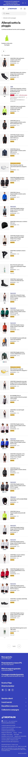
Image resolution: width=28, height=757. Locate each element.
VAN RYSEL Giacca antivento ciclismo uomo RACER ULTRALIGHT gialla (17, 108)
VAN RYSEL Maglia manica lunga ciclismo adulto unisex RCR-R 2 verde (18, 311)
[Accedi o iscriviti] (21, 8)
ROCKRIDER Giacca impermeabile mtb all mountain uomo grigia (18, 397)
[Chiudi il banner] (25, 3)
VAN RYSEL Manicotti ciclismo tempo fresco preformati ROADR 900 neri (18, 74)
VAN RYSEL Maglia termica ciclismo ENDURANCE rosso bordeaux (17, 570)
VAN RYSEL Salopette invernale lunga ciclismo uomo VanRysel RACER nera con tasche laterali (18, 383)
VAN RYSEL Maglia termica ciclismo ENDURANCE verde (17, 353)
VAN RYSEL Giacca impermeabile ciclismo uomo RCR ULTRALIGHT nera (18, 122)
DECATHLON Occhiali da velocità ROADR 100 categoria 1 (18, 369)
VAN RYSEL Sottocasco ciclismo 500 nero (18, 222)
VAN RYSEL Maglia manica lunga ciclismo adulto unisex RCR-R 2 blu (18, 442)
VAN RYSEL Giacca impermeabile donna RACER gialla (17, 513)
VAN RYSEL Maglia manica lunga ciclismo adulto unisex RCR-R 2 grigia (18, 485)
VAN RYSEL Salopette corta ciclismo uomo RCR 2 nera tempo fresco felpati (17, 455)
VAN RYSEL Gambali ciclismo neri (17, 251)
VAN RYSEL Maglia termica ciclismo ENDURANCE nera (17, 178)
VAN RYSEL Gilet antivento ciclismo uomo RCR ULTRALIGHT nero (17, 60)
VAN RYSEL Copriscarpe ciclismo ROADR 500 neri (17, 279)
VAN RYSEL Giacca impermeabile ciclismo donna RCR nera (18, 469)
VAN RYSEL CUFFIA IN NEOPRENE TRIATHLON (18, 499)
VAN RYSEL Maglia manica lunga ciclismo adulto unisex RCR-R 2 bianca (18, 543)
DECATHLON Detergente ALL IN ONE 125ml (18, 628)
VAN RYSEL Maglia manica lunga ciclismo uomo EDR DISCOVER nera (17, 136)
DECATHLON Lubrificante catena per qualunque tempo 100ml (18, 266)
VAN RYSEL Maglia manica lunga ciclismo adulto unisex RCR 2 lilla (18, 425)
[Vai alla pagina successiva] (19, 646)
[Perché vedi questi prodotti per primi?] (2, 55)
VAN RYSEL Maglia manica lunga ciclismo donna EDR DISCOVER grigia (17, 529)
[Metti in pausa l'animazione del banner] (23, 3)
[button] (26, 97)
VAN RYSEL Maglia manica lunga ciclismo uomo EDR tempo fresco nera (17, 614)
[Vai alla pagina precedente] (9, 646)
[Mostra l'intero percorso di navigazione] (2, 18)
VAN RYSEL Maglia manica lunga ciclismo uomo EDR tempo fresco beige (17, 237)
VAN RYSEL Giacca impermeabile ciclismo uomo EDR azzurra (18, 150)
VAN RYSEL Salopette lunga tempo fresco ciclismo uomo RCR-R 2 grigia (18, 296)
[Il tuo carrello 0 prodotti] (25, 8)
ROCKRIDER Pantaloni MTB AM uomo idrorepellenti (18, 338)
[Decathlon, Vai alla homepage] (12, 8)
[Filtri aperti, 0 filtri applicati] (3, 51)
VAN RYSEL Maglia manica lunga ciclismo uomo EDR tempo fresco (17, 210)
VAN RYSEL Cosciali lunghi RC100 (17, 410)
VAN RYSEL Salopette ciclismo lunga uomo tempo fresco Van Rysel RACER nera (18, 90)
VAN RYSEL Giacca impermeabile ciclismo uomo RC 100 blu (18, 194)
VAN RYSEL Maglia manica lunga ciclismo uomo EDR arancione (17, 326)
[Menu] (3, 8)
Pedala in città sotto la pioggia (6, 44)
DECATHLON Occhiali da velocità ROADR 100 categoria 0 (18, 166)
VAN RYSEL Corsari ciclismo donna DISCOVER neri (17, 555)
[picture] (4, 62)
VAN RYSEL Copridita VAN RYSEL (18, 598)
